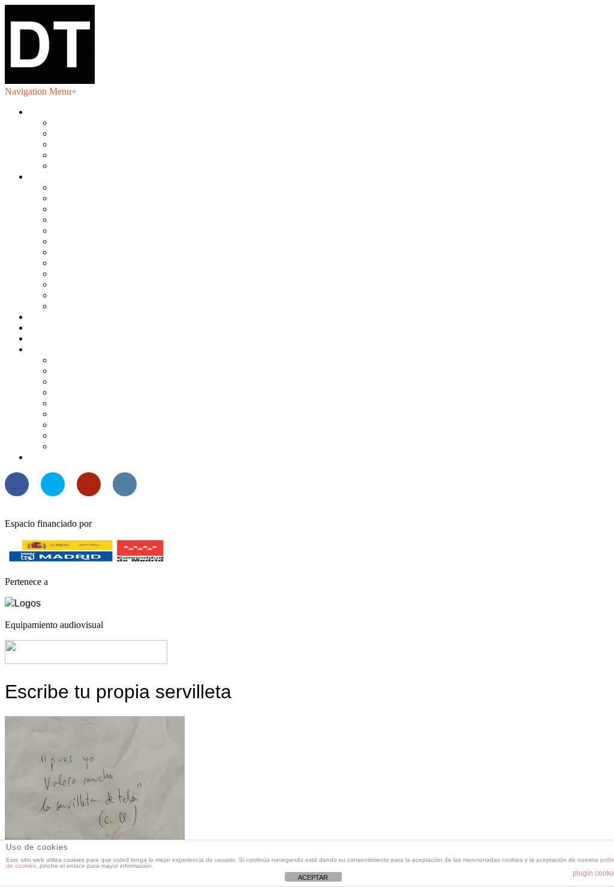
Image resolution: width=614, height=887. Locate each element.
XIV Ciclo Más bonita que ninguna (119, 371)
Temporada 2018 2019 (96, 263)
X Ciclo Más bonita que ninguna (114, 414)
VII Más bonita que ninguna (106, 446)
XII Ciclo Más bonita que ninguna (117, 392)
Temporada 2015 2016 (96, 295)
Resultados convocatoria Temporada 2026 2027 (119, 457)
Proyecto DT (53, 327)
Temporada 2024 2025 (96, 198)
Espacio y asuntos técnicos (103, 144)
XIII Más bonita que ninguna (107, 381)
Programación (55, 176)
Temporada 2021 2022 (96, 230)
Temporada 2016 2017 (96, 284)
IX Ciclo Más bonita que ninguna (116, 425)
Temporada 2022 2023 (96, 220)
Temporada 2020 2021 (96, 241)
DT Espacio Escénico (70, 112)
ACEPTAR (313, 877)
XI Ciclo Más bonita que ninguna (116, 403)
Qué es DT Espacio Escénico (108, 122)
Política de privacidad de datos (110, 166)
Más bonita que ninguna (74, 349)
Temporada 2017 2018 (96, 273)
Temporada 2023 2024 (96, 209)
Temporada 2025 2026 (96, 187)
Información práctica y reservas (88, 317)
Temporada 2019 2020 (96, 252)
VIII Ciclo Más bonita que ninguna (119, 435)
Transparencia (79, 155)
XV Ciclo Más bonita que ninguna (118, 360)
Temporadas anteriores (95, 306)
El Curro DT (53, 338)
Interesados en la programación (111, 133)
